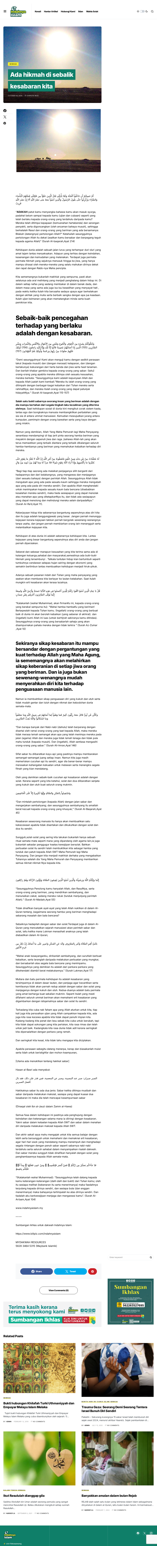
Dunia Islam (103, 1402)
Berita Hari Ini (89, 1402)
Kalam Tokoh (10, 1490)
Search (150, 1257)
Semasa (13, 64)
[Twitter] (144, 1533)
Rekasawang (15, 1543)
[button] (5, 11)
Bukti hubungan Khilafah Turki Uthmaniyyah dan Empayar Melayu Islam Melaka (38, 1405)
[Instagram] (151, 1533)
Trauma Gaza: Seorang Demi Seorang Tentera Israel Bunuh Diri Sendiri (114, 1409)
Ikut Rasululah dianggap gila (23, 1496)
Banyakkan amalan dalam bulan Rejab (109, 1496)
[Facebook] (138, 1533)
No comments (39, 1421)
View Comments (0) (59, 1290)
